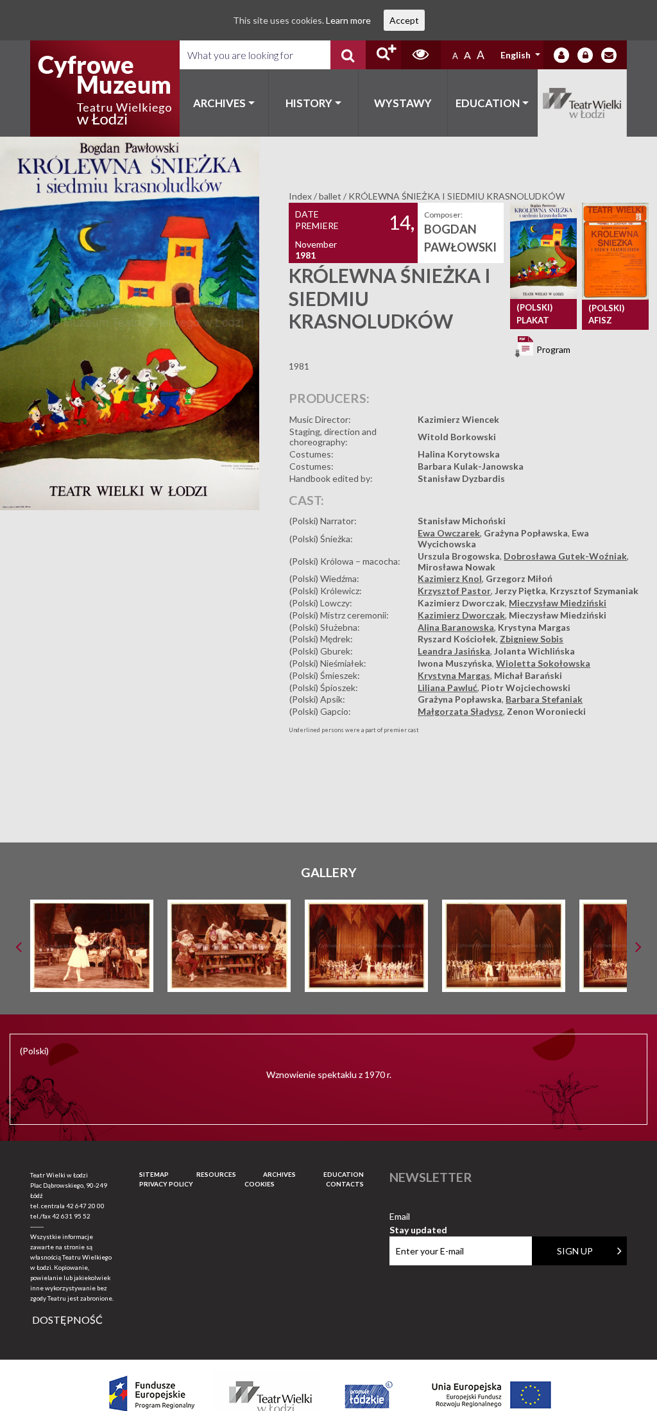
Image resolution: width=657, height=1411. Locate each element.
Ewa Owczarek (449, 532)
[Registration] (585, 55)
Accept (404, 20)
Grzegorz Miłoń (519, 578)
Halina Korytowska (459, 454)
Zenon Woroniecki (546, 711)
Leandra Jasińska (454, 651)
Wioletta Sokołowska (543, 663)
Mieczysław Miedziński (557, 602)
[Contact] (609, 55)
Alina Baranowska (456, 627)
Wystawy (403, 103)
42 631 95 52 (71, 1216)
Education (488, 103)
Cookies (259, 1184)
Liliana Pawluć (447, 687)
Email (418, 1217)
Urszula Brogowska (459, 556)
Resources (216, 1174)
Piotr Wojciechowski (525, 687)
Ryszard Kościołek (457, 638)
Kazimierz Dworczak (461, 602)
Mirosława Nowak (456, 566)
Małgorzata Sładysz (460, 711)
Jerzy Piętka (520, 590)
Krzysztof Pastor (454, 590)
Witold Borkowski (457, 436)
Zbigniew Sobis (531, 638)
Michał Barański (528, 675)
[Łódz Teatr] (104, 88)
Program (552, 349)
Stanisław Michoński (462, 520)
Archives (219, 103)
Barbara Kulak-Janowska (471, 466)
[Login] (561, 55)
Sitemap (154, 1174)
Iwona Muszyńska (455, 663)
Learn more (348, 20)
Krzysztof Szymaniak (594, 590)
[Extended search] (383, 54)
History (309, 103)
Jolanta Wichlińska (534, 651)
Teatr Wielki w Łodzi (582, 103)
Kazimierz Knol (450, 578)
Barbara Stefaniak (544, 699)
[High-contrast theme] (421, 54)
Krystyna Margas (534, 627)
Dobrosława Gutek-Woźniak (565, 556)
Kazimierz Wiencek (458, 419)
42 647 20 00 (85, 1206)
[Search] (348, 54)
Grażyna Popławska (526, 532)
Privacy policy (166, 1184)
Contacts (345, 1184)
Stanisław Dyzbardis (461, 478)
